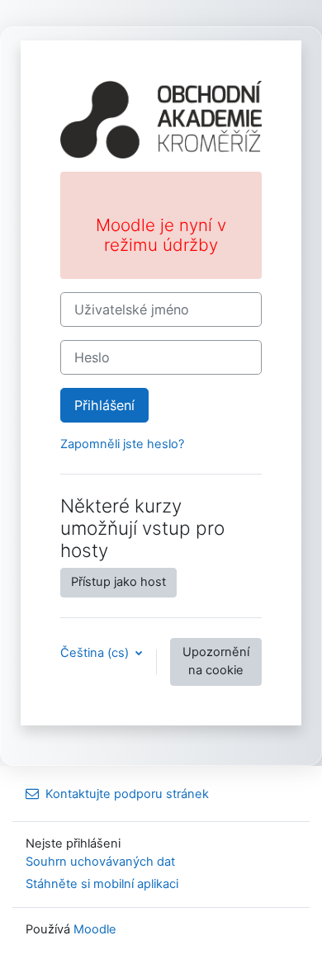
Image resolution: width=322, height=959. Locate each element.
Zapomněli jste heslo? (122, 444)
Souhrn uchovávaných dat (100, 861)
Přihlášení (104, 405)
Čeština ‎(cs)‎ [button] (96, 652)
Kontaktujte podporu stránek (127, 794)
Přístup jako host (118, 581)
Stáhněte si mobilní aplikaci (102, 883)
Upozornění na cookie (215, 661)
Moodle (94, 929)
